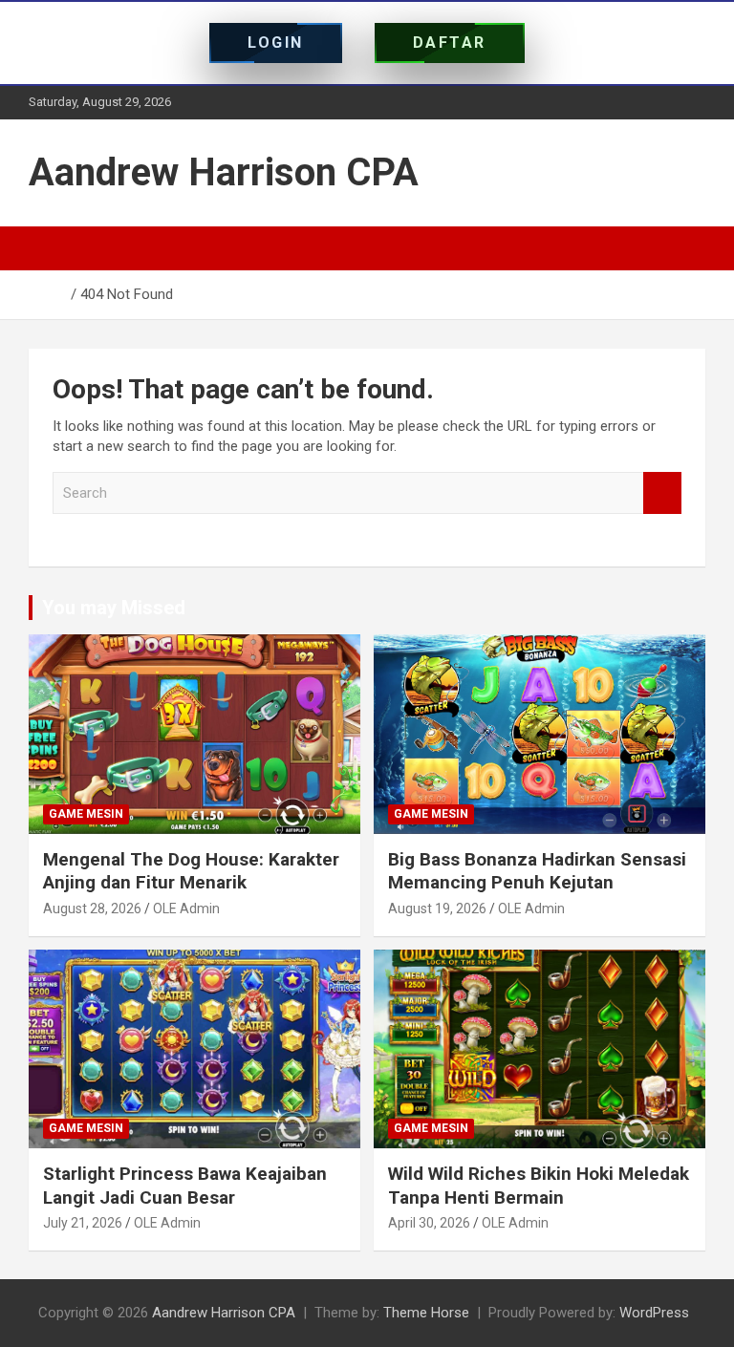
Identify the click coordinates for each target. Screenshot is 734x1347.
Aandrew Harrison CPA (224, 172)
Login (276, 42)
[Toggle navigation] (52, 248)
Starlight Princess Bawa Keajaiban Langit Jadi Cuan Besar (185, 1185)
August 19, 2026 (437, 908)
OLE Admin (186, 908)
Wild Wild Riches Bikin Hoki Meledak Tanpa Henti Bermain (538, 1185)
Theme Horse (426, 1312)
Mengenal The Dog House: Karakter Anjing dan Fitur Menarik (191, 871)
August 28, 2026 (92, 908)
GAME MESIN (86, 814)
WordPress (654, 1312)
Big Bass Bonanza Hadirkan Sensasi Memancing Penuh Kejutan (537, 871)
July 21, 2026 (82, 1222)
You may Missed (113, 607)
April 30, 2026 (429, 1222)
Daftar (449, 42)
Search (662, 493)
